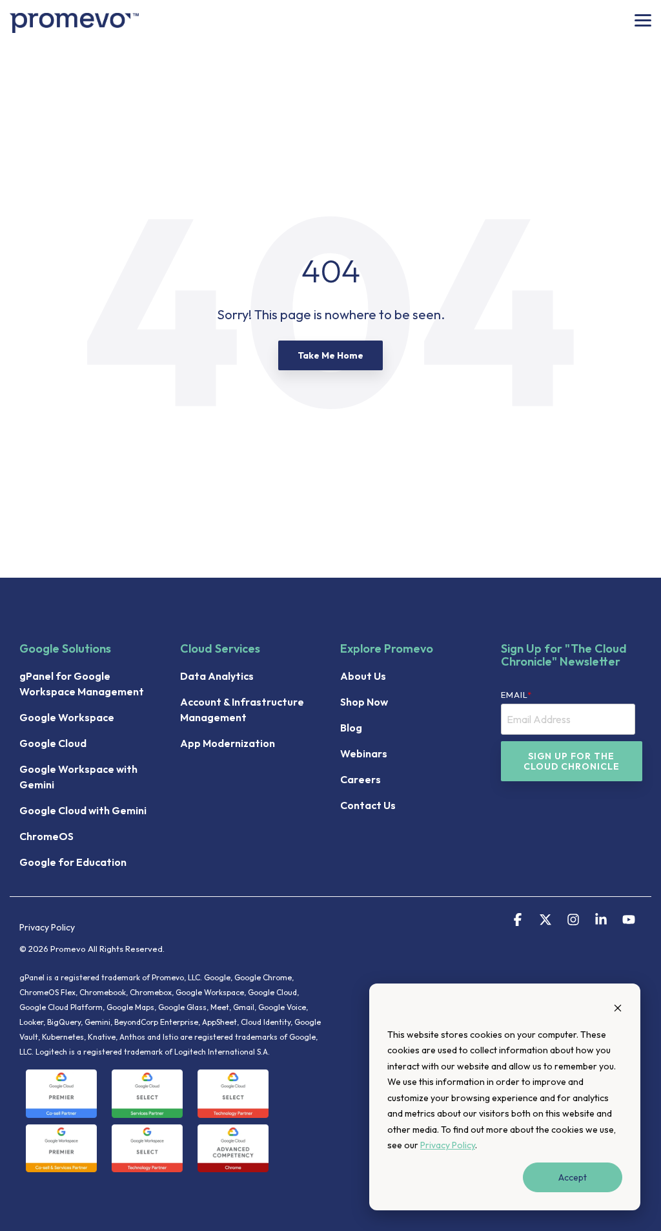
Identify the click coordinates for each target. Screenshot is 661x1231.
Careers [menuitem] (360, 779)
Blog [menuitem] (351, 727)
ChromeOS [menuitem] (46, 836)
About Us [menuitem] (363, 675)
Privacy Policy (447, 1145)
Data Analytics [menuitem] (217, 675)
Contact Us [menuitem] (368, 805)
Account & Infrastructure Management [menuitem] (243, 709)
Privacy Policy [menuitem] (47, 927)
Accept (572, 1177)
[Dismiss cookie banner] (617, 1010)
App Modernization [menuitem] (227, 743)
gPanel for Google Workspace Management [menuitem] (81, 683)
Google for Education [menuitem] (73, 862)
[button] (643, 19)
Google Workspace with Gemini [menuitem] (79, 777)
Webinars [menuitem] (363, 753)
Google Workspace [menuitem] (66, 717)
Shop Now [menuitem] (364, 701)
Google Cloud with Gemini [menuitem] (83, 810)
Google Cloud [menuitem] (52, 743)
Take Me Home (330, 355)
